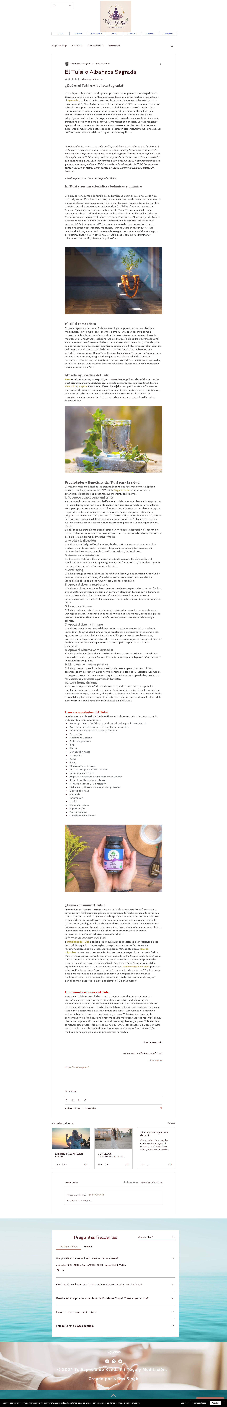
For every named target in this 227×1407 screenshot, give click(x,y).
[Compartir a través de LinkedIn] (79, 1100)
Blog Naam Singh (59, 46)
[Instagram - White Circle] (114, 1361)
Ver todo (171, 1123)
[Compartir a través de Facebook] (66, 1100)
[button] (172, 46)
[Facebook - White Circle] (107, 1361)
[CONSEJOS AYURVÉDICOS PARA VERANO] (114, 1138)
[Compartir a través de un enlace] (85, 1100)
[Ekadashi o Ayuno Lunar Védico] (71, 1138)
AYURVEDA (77, 46)
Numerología (114, 46)
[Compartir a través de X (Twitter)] (72, 1100)
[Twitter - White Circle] (120, 1361)
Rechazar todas (199, 1402)
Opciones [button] (185, 1402)
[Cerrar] (223, 1403)
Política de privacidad (132, 1402)
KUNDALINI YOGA (96, 46)
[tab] (68, 1246)
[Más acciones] (160, 63)
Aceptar (215, 1402)
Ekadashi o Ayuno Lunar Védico (69, 1155)
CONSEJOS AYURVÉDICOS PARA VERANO (110, 1155)
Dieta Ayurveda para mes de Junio (154, 1134)
